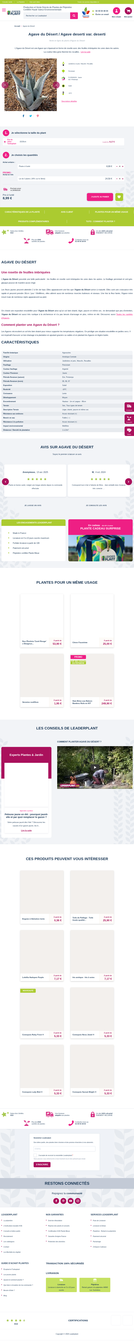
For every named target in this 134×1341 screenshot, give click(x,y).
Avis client (67, 212)
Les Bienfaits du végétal (12, 1252)
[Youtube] (71, 1201)
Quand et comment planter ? (14, 1280)
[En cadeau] (100, 548)
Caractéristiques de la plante (22, 212)
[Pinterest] (63, 1201)
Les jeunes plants (10, 1275)
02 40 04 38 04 (102, 11)
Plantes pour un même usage (111, 212)
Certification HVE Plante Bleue (59, 1231)
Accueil (17, 26)
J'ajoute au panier (100, 197)
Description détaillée (69, 101)
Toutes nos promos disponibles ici (88, 2)
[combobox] (46, 15)
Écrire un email (102, 14)
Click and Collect (34, 2)
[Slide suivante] (56, 85)
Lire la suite (85, 52)
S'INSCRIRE (42, 1164)
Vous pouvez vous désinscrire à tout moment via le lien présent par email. (60, 1159)
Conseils (129, 422)
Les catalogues (9, 1242)
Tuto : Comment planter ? (100, 221)
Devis (129, 434)
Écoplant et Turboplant (12, 1269)
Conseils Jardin (7, 2)
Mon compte (116, 17)
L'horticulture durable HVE (13, 1226)
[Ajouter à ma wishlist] (119, 197)
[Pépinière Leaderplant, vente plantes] (15, 13)
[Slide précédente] (5, 85)
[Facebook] (56, 1201)
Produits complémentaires (33, 221)
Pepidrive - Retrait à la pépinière (104, 1231)
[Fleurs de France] (86, 12)
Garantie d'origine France (57, 1236)
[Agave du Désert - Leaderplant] (30, 84)
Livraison (129, 410)
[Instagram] (78, 1201)
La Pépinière (21, 2)
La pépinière (8, 1221)
